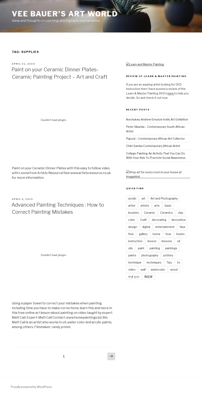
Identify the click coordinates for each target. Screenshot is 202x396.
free (131, 234)
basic (168, 205)
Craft (143, 219)
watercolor (158, 269)
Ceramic (149, 212)
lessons (167, 241)
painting (155, 248)
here (170, 93)
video (132, 269)
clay (180, 212)
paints (132, 255)
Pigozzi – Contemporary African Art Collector (155, 138)
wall (143, 269)
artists (144, 205)
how (168, 234)
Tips (169, 262)
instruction (135, 241)
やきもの (133, 276)
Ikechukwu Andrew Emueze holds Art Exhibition (157, 119)
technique (134, 262)
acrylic (132, 198)
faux (182, 227)
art (143, 198)
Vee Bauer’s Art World (65, 13)
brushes (133, 212)
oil (178, 241)
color (131, 219)
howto (180, 234)
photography (149, 255)
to (178, 262)
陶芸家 (148, 276)
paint (141, 248)
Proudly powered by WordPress (31, 386)
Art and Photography (164, 198)
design (132, 227)
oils (130, 248)
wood (174, 269)
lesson (152, 241)
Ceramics (166, 212)
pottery (168, 255)
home (156, 234)
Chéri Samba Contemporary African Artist (153, 146)
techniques (154, 262)
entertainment (165, 227)
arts (157, 205)
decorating (159, 219)
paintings (171, 248)
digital (146, 227)
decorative (178, 219)
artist (131, 205)
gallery (143, 234)
